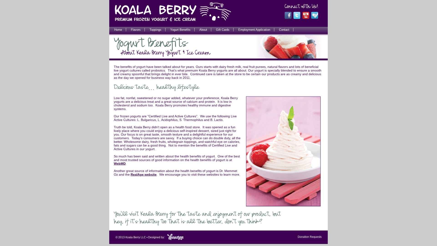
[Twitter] (296, 18)
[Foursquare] (314, 18)
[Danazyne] (175, 239)
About (203, 29)
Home (118, 29)
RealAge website (144, 174)
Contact (284, 29)
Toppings (155, 29)
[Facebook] (288, 18)
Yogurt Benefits (180, 29)
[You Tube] (305, 18)
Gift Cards (222, 29)
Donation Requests (310, 236)
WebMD (120, 163)
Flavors (136, 29)
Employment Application (254, 29)
